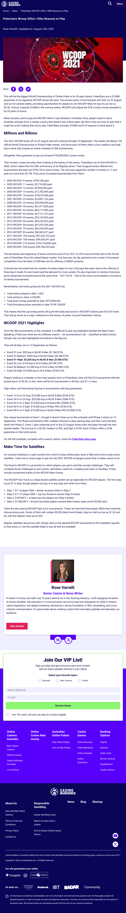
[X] (68, 640)
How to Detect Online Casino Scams (47, 833)
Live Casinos (13, 770)
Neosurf (104, 748)
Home (6, 11)
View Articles (17, 626)
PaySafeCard (106, 764)
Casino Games (81, 733)
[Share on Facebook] (13, 89)
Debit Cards (105, 753)
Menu (120, 3)
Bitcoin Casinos (107, 759)
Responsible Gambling (41, 805)
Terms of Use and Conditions (13, 823)
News (15, 11)
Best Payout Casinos (12, 748)
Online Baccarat (85, 742)
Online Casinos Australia (12, 735)
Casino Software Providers (15, 762)
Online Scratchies (82, 761)
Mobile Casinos (14, 755)
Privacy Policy (12, 831)
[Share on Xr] (20, 89)
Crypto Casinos (107, 770)
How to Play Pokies (61, 748)
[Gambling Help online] (39, 875)
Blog (83, 801)
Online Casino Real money (38, 735)
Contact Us (10, 837)
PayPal (103, 742)
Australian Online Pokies (60, 733)
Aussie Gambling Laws (45, 815)
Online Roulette (84, 753)
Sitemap (97, 801)
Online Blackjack (85, 748)
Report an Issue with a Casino (44, 823)
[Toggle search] (110, 4)
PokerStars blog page (84, 439)
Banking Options (105, 733)
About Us (11, 803)
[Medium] (58, 640)
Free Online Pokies (61, 742)
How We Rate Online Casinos (15, 813)
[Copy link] (28, 89)
